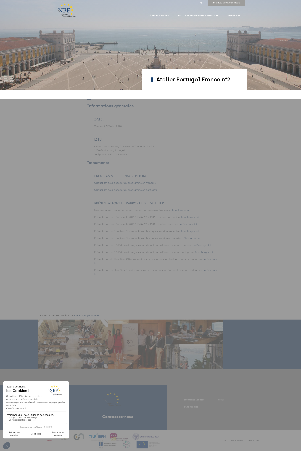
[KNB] (119, 438)
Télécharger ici (181, 210)
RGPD (221, 399)
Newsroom (233, 15)
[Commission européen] (148, 446)
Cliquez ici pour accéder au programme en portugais (125, 190)
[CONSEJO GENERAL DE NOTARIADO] (108, 446)
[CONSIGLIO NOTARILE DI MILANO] (145, 438)
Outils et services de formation (198, 15)
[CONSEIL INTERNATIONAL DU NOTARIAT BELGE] (97, 438)
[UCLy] (50, 438)
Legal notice (237, 441)
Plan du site (191, 407)
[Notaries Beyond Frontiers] (66, 11)
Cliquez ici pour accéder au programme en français (125, 182)
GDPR (223, 441)
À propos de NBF (159, 15)
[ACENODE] (64, 438)
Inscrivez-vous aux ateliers (226, 3)
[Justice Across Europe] (127, 446)
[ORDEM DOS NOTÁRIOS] (79, 438)
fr (201, 3)
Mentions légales (194, 399)
